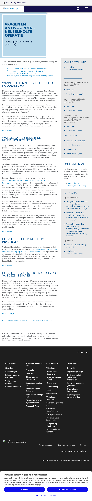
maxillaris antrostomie (25, 180)
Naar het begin (8, 313)
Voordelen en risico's (74, 94)
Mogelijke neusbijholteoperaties (75, 68)
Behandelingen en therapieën (12, 376)
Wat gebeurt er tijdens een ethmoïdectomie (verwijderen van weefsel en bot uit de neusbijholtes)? (77, 205)
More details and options (46, 496)
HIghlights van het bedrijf (53, 378)
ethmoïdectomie (9, 180)
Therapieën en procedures (32, 378)
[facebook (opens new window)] (76, 352)
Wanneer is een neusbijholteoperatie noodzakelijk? (27, 68)
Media (48, 390)
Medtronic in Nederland (51, 373)
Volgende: (28, 320)
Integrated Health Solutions (33, 390)
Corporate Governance (51, 410)
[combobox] (15, 2)
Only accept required (67, 489)
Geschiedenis (51, 393)
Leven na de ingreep (74, 154)
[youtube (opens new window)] (81, 352)
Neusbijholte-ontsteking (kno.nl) (76, 246)
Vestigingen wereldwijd (51, 398)
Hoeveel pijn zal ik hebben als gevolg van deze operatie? (30, 75)
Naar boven (7, 130)
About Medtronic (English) (53, 430)
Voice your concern (54, 414)
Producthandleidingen (34, 396)
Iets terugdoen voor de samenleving (75, 396)
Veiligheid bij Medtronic (51, 425)
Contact (83, 445)
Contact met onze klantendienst (73, 451)
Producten (30, 373)
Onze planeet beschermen (72, 390)
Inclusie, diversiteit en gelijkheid (75, 384)
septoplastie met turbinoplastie (27, 251)
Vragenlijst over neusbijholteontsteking (77, 184)
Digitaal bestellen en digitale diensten (34, 401)
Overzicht (9, 368)
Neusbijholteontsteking (75, 141)
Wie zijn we (50, 368)
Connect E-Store (32, 406)
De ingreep (71, 149)
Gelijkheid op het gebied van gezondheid (74, 377)
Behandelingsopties (74, 145)
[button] (86, 7)
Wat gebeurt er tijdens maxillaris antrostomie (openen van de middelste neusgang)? (77, 216)
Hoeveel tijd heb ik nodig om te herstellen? (24, 73)
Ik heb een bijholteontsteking (73, 252)
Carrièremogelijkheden (54, 404)
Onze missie (51, 383)
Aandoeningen (11, 371)
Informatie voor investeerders (52, 419)
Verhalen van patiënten (10, 382)
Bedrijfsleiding (52, 386)
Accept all (24, 489)
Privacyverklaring (45, 445)
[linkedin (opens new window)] (86, 352)
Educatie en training (34, 383)
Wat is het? (70, 90)
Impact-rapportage (75, 371)
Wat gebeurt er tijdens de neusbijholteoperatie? (26, 71)
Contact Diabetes (12, 386)
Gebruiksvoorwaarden (66, 445)
